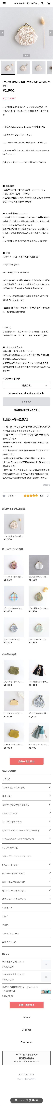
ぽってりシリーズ (9, 813)
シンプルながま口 (10, 848)
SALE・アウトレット (10, 865)
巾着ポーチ (7, 908)
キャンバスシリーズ (10, 933)
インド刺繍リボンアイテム (13, 787)
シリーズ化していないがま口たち (16, 856)
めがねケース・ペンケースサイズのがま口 (20, 830)
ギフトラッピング (11, 378)
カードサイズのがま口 (12, 822)
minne (26, 1017)
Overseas (26, 1042)
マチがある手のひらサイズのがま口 (18, 839)
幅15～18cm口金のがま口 (14, 899)
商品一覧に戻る (26, 761)
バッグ (5, 916)
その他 (5, 925)
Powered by (23, 1079)
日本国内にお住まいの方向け (26, 410)
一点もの (6, 779)
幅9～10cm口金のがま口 (13, 882)
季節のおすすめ (9, 942)
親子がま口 (7, 796)
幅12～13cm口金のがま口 (14, 890)
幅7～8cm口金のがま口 (13, 873)
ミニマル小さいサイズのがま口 (16, 805)
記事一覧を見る (26, 1005)
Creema (26, 1029)
